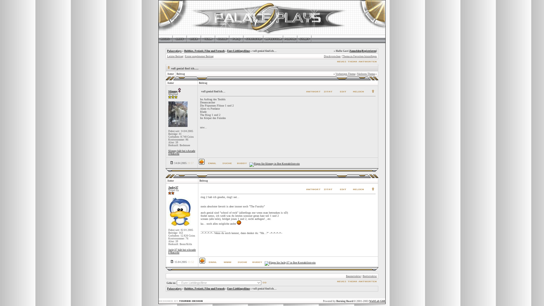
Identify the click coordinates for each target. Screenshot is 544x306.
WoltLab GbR (377, 301)
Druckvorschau (332, 56)
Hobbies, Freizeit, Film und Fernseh (204, 51)
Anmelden (355, 51)
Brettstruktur (370, 276)
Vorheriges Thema (345, 74)
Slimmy (173, 91)
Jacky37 (173, 187)
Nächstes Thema (366, 74)
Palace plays (174, 51)
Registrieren (369, 51)
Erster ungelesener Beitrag (199, 56)
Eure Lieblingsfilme (238, 51)
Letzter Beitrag (175, 56)
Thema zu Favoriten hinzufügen (359, 56)
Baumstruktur (353, 276)
